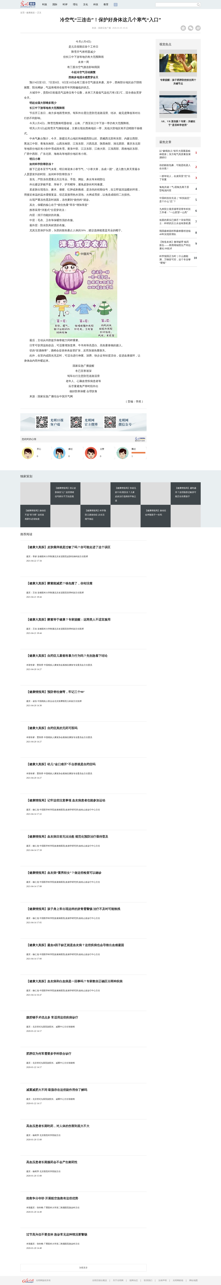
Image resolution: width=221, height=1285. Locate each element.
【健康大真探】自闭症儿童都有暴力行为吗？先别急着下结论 (66, 655)
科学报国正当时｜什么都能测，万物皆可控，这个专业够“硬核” (175, 259)
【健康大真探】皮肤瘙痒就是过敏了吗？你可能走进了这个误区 (68, 547)
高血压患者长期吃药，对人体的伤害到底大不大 (57, 1126)
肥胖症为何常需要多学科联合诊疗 (48, 1053)
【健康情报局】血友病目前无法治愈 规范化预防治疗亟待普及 (67, 836)
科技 (95, 4)
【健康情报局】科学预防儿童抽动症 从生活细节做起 (95, 514)
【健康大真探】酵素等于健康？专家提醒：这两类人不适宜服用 (68, 619)
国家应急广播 (104, 28)
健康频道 (30, 13)
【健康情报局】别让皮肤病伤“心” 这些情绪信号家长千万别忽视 (65, 492)
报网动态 (133, 1280)
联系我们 (148, 1280)
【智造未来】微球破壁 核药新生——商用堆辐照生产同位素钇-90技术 (175, 245)
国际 (54, 4)
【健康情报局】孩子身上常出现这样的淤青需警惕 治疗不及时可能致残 (73, 909)
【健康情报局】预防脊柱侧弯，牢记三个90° (55, 691)
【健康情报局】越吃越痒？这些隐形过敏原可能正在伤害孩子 (185, 492)
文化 (85, 4)
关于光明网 (118, 1280)
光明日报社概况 (99, 1280)
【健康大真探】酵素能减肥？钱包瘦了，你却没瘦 (59, 583)
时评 (65, 4)
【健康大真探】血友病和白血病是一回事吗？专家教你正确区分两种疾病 (74, 981)
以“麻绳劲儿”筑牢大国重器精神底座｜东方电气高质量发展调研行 (175, 154)
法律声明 (162, 1280)
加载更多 (83, 1268)
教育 (106, 4)
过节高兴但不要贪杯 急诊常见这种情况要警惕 (56, 1234)
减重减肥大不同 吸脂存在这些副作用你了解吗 (56, 1089)
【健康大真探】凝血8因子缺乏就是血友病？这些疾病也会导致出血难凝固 (75, 945)
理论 (75, 4)
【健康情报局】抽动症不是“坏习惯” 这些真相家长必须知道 (35, 514)
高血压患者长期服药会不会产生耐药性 (51, 1162)
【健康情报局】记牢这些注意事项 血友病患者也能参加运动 (65, 800)
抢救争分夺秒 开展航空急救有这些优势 (52, 1198)
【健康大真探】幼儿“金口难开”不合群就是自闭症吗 (60, 764)
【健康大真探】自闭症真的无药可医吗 (51, 728)
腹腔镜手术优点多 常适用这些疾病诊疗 (52, 1017)
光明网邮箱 (178, 1280)
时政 (44, 4)
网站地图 (193, 1280)
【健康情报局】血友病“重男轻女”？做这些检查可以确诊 (63, 872)
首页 (22, 13)
